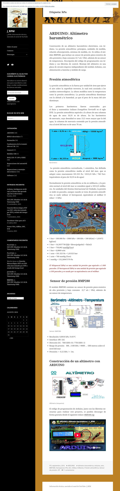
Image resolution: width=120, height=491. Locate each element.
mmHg (66, 247)
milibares (80, 468)
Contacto (10, 51)
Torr (71, 247)
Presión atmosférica (91, 468)
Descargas (10, 54)
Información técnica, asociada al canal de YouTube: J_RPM (70, 486)
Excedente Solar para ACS (16, 221)
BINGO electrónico (13, 137)
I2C (70, 468)
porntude (10, 272)
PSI (67, 244)
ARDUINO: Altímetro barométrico (68, 35)
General (10, 150)
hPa (66, 468)
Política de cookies (49, 6)
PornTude (10, 245)
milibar (74, 468)
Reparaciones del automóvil (17, 163)
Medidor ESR (11, 154)
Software (10, 175)
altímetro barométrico (86, 466)
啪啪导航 (10, 280)
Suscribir (11, 98)
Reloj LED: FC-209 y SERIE (16, 158)
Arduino (97, 466)
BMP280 (52, 468)
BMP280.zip (89, 415)
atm (102, 466)
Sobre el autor (12, 47)
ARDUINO (10, 133)
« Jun (11, 338)
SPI (59, 470)
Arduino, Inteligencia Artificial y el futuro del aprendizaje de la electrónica (17, 191)
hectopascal (60, 468)
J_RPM (11, 31)
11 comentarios (68, 470)
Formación (11, 140)
